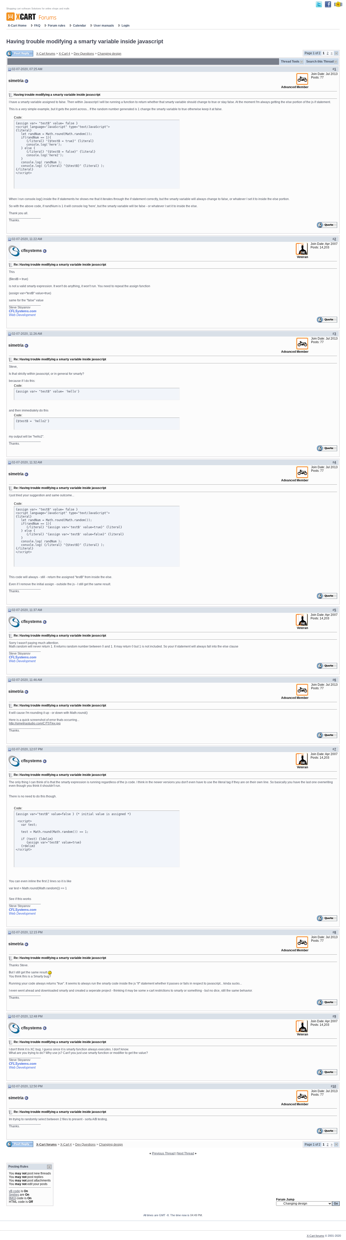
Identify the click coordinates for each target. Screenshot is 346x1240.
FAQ (37, 25)
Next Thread (185, 1153)
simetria (16, 80)
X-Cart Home (17, 25)
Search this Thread (320, 61)
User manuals (104, 25)
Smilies (14, 1194)
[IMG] (12, 1198)
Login (125, 25)
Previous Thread (163, 1153)
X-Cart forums (45, 53)
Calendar (79, 25)
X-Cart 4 (64, 53)
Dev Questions (84, 53)
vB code (14, 1191)
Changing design (109, 53)
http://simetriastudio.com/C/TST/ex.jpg (35, 723)
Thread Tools (290, 61)
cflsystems (31, 250)
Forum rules (56, 25)
